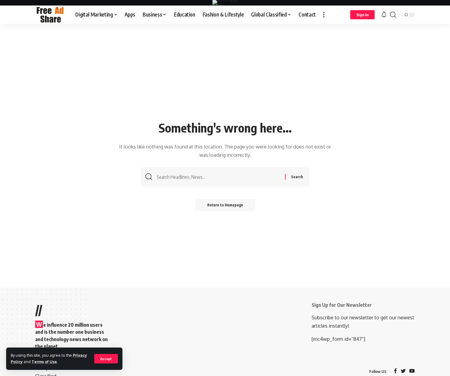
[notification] (384, 14)
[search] (393, 15)
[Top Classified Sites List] (50, 15)
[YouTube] (412, 371)
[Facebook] (395, 371)
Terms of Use (44, 361)
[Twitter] (403, 371)
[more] (324, 15)
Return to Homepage (225, 205)
